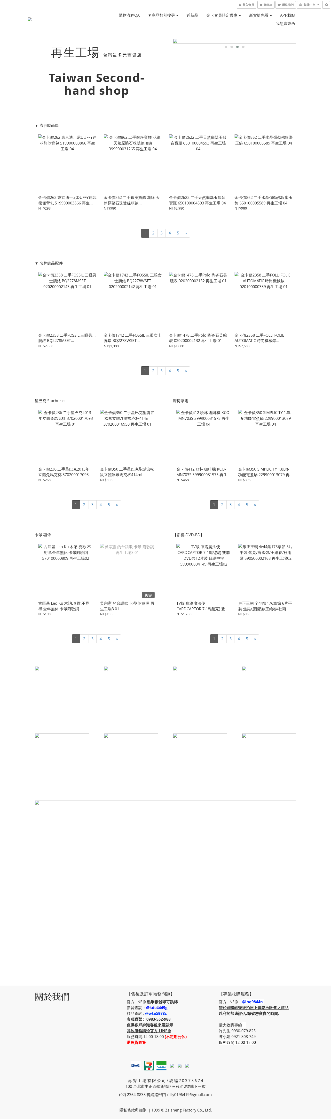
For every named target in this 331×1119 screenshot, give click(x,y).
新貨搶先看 (259, 15)
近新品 (192, 15)
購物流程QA (129, 15)
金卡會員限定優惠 (222, 15)
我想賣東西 (285, 23)
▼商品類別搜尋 (162, 15)
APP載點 (287, 15)
